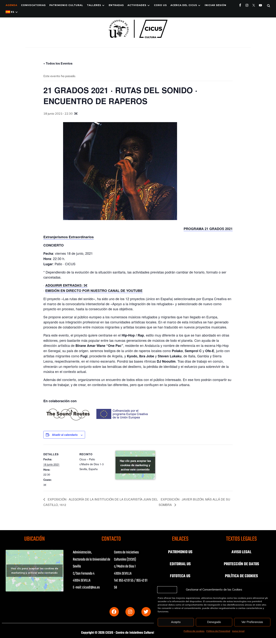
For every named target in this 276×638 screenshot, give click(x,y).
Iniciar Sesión (215, 5)
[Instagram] (130, 611)
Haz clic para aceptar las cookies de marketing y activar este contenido (135, 465)
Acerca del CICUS (183, 5)
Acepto (176, 622)
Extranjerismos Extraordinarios (68, 236)
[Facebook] (114, 611)
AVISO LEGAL (241, 552)
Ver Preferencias (252, 622)
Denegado (214, 622)
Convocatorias (33, 5)
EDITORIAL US (180, 564)
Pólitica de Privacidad (218, 631)
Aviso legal (238, 631)
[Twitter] (146, 611)
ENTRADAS (116, 5)
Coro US (160, 5)
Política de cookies (194, 631)
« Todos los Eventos (57, 63)
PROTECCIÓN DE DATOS (241, 564)
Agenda (11, 5)
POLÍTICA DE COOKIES (241, 576)
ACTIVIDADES (136, 5)
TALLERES (94, 5)
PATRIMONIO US (180, 552)
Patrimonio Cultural (66, 5)
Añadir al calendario (65, 435)
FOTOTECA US (180, 576)
